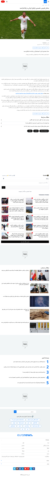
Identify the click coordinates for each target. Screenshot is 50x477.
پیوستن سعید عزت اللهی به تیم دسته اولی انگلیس (39, 120)
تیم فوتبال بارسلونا (44, 131)
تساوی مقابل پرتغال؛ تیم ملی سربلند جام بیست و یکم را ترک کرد (36, 126)
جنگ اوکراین (35, 423)
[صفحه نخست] (48, 5)
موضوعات (47, 440)
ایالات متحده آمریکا (36, 426)
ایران (28, 423)
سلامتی (23, 448)
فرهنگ (23, 451)
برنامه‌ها (23, 454)
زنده (3, 1)
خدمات (47, 460)
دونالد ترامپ (27, 426)
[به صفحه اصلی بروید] (45, 1)
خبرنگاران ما (47, 456)
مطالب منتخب (45, 268)
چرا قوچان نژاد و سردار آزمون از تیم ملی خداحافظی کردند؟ (37, 123)
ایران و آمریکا (21, 423)
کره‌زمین (23, 445)
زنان (22, 429)
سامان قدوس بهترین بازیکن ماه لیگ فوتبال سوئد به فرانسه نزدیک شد (29, 93)
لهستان (14, 423)
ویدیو (48, 454)
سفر (48, 451)
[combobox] (25, 411)
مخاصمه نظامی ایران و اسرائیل (33, 420)
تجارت (20, 426)
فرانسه (36, 131)
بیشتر (48, 464)
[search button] (15, 411)
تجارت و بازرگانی (46, 445)
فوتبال (30, 131)
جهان (43, 5)
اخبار (46, 5)
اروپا (48, 443)
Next (48, 448)
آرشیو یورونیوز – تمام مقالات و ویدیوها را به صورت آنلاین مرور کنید (13, 456)
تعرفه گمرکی (13, 426)
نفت (27, 429)
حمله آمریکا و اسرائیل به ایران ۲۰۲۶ (18, 420)
